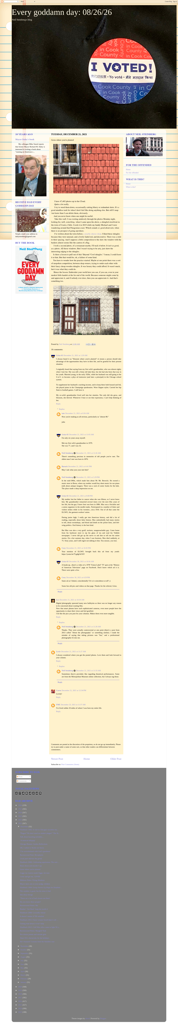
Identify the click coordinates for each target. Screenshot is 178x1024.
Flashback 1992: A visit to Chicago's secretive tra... (39, 830)
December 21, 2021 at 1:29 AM (75, 355)
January (23, 982)
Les (57, 600)
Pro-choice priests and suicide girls (33, 934)
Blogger (103, 1018)
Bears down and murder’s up (31, 866)
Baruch (65, 466)
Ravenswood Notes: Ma (29, 905)
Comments (22, 781)
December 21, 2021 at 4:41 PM (80, 466)
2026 (20, 805)
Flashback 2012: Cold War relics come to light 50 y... (40, 927)
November (24, 946)
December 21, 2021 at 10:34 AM (72, 600)
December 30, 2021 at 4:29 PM (78, 577)
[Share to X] (91, 344)
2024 (20, 813)
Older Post (115, 758)
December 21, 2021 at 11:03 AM (81, 434)
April (22, 971)
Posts (20, 777)
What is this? (131, 187)
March (23, 975)
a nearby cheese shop (92, 233)
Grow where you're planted (30, 869)
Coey (64, 548)
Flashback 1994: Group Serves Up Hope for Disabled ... (41, 887)
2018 (20, 994)
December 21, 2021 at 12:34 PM (74, 690)
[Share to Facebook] (93, 344)
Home (87, 758)
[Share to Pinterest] (95, 344)
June (22, 964)
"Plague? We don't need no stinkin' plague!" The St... (40, 833)
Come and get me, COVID (30, 877)
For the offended (132, 173)
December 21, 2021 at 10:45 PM (78, 548)
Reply (58, 404)
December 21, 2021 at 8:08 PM (81, 496)
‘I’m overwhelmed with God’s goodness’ (35, 851)
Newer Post (57, 758)
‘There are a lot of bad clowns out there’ (35, 898)
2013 (20, 1012)
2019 (20, 990)
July (22, 960)
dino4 (87, 1018)
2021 (20, 823)
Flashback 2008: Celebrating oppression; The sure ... (40, 862)
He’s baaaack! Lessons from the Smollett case (37, 942)
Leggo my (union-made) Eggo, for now (35, 873)
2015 (20, 1005)
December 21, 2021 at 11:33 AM (88, 671)
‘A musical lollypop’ (27, 840)
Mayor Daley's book (24, 139)
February (24, 979)
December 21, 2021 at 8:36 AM (77, 413)
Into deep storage (26, 895)
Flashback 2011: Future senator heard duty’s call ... (39, 920)
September (24, 953)
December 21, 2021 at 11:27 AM (73, 651)
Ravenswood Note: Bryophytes (31, 855)
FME (58, 705)
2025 (20, 809)
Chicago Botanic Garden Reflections (33, 844)
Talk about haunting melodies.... (32, 837)
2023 (20, 816)
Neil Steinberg (67, 453)
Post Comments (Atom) (70, 764)
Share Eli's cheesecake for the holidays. (35, 938)
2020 (20, 987)
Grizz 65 (59, 355)
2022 (20, 820)
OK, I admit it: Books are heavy (32, 848)
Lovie (58, 651)
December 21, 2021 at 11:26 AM (88, 453)
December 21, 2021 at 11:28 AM (88, 627)
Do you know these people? (30, 902)
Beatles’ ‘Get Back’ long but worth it (34, 909)
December (24, 827)
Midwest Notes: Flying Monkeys (32, 880)
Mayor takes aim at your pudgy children (35, 884)
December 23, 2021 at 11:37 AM (73, 705)
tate (63, 413)
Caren (58, 690)
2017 (20, 998)
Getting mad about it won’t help (32, 924)
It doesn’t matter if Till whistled (32, 916)
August (23, 957)
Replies (62, 409)
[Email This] (87, 344)
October (23, 950)
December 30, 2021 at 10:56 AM (81, 561)
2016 (20, 1001)
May (22, 968)
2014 (20, 1008)
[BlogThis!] (89, 344)
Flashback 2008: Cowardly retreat (32, 913)
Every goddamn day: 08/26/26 (62, 12)
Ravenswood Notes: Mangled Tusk (33, 931)
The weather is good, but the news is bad (35, 891)
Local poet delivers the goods (31, 859)
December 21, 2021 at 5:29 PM (88, 477)
